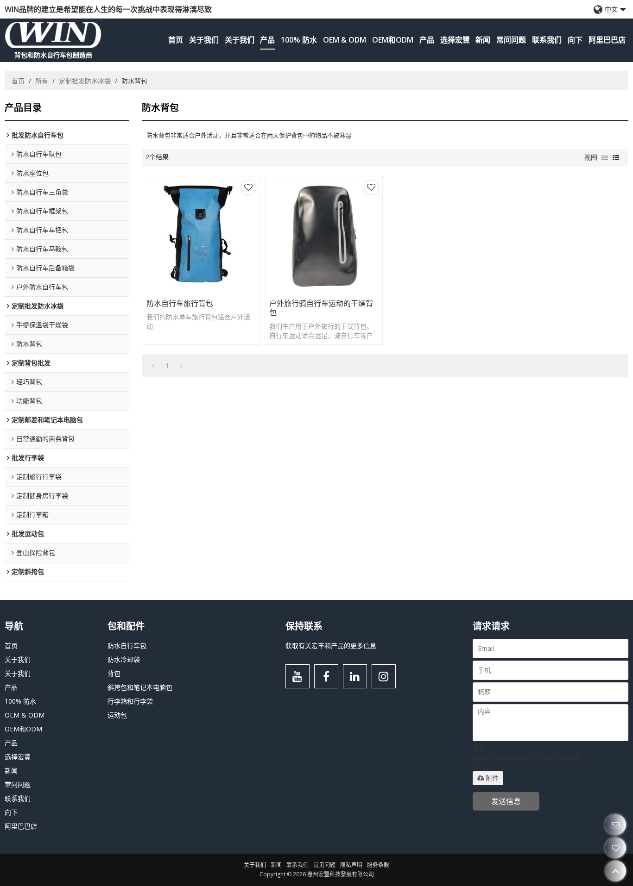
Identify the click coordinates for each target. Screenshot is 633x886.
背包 (114, 673)
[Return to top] (615, 871)
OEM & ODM (344, 40)
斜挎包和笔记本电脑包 (140, 687)
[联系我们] (615, 824)
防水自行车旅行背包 (179, 303)
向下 (575, 40)
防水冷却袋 (124, 659)
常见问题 (324, 865)
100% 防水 (299, 40)
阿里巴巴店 (607, 40)
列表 (604, 157)
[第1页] (153, 366)
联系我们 (547, 40)
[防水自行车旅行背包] (200, 235)
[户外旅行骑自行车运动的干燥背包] (323, 235)
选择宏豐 (455, 40)
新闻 (482, 40)
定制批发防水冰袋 (85, 80)
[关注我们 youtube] (297, 676)
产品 (267, 40)
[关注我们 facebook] (326, 676)
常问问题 (511, 40)
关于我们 (204, 40)
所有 (41, 80)
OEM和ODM (392, 40)
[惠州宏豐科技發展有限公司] (53, 35)
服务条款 (378, 865)
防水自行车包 (127, 645)
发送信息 (506, 801)
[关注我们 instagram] (384, 676)
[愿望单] (615, 847)
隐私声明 (351, 865)
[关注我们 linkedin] (355, 676)
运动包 (117, 715)
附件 (492, 778)
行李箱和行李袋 (130, 701)
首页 (175, 40)
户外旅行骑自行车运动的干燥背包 (321, 308)
